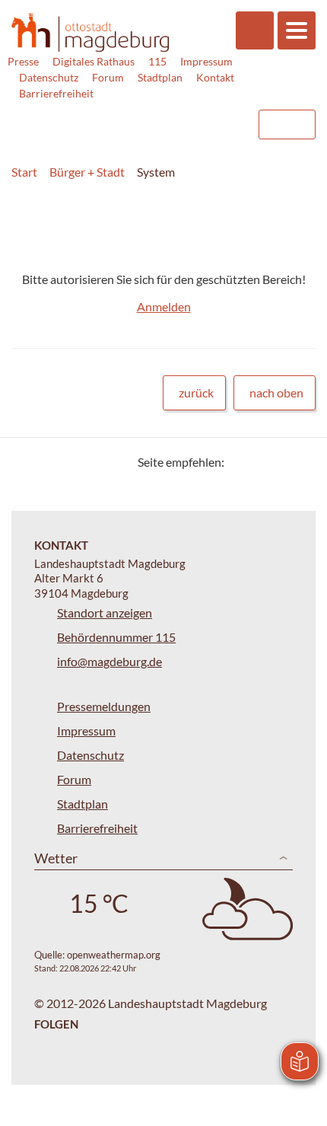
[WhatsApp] (298, 462)
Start (24, 171)
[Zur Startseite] (90, 33)
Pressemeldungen (104, 706)
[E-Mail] (279, 462)
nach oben (276, 392)
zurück (196, 392)
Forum (108, 77)
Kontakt (215, 77)
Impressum (206, 61)
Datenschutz (48, 77)
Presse (23, 61)
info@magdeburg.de (109, 661)
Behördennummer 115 (116, 637)
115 (157, 61)
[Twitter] (241, 462)
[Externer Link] (122, 117)
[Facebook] (260, 462)
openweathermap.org (113, 955)
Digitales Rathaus (93, 61)
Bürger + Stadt (87, 171)
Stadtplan (160, 77)
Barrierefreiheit (56, 93)
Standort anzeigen (104, 612)
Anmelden (164, 306)
